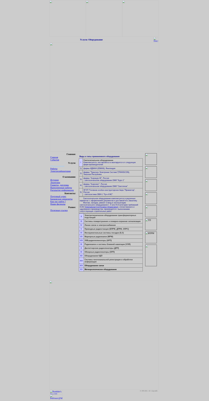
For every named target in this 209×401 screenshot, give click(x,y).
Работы (53, 168)
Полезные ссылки (59, 210)
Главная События (54, 158)
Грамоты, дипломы (59, 185)
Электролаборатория (60, 171)
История (54, 180)
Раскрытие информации (62, 190)
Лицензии (55, 182)
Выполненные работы (61, 187)
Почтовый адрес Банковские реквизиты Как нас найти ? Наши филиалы (61, 200)
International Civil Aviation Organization (101, 207)
